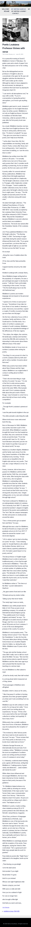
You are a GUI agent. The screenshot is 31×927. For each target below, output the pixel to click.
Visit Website (5, 907)
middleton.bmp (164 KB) (11, 911)
